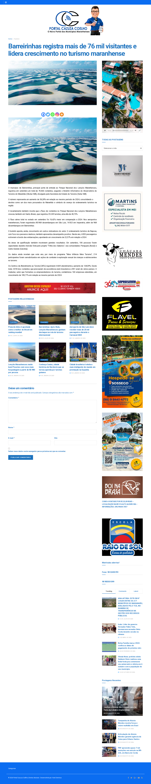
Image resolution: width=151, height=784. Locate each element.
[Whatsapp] (52, 114)
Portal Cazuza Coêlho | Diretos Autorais (26, 778)
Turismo (16, 39)
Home (10, 39)
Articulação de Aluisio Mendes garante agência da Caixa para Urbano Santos (129, 736)
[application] (122, 97)
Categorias (12, 768)
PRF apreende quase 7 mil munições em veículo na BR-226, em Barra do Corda (130, 750)
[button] (122, 97)
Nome (11, 427)
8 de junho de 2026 (16, 335)
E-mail (11, 438)
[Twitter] (48, 114)
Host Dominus (57, 778)
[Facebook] (43, 114)
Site (55, 438)
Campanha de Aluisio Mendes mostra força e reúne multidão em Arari (128, 723)
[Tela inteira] (139, 130)
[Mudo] (135, 130)
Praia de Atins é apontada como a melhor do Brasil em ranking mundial (20, 329)
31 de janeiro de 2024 (78, 338)
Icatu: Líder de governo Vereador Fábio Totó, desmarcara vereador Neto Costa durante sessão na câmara (129, 629)
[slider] (120, 130)
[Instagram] (57, 114)
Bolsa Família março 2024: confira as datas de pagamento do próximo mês (129, 645)
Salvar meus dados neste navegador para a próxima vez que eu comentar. (37, 451)
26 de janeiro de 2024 (16, 375)
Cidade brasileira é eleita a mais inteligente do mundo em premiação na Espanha (82, 367)
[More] (62, 114)
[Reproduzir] (105, 130)
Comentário (13, 398)
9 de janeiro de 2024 (47, 375)
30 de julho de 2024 (47, 338)
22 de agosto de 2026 (126, 742)
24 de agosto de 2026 (112, 713)
